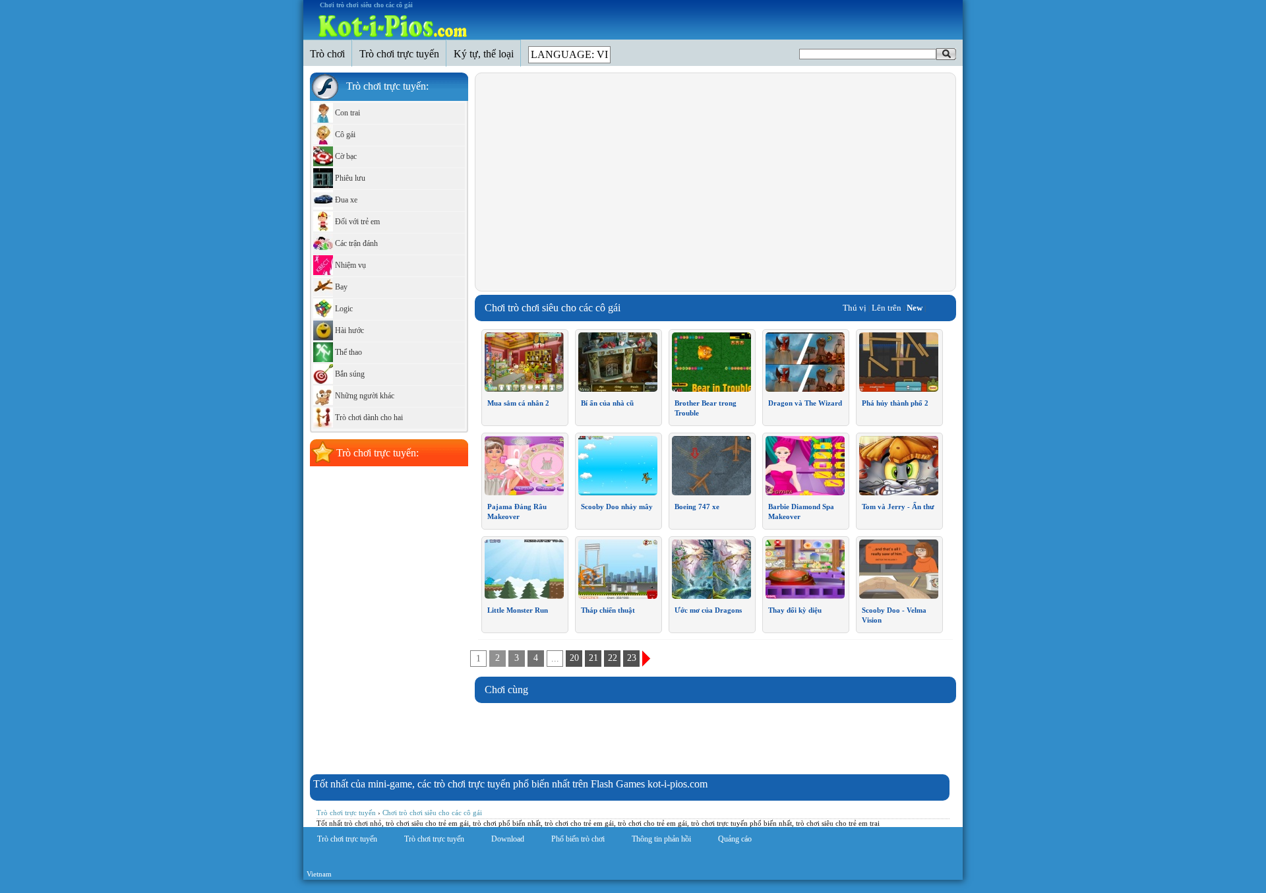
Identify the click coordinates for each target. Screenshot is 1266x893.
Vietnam (319, 874)
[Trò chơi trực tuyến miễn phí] (392, 26)
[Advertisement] (595, 182)
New (914, 308)
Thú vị (854, 308)
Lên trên (886, 308)
